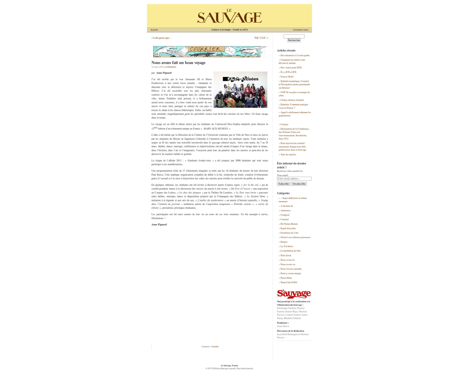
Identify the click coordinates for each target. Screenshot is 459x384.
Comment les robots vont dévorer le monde (292, 61)
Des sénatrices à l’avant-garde (295, 55)
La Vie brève (287, 246)
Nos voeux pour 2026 (291, 67)
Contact (284, 124)
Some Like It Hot (289, 282)
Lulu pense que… (162, 37)
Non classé (286, 255)
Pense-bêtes (286, 277)
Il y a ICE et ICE (288, 72)
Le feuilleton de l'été (291, 250)
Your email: (282, 175)
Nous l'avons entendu (291, 268)
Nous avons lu (288, 259)
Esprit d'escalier (288, 228)
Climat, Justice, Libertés (292, 99)
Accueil (154, 30)
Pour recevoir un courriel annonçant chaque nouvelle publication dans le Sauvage (292, 146)
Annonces (285, 210)
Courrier (215, 346)
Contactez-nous (300, 30)
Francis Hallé (287, 76)
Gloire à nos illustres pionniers (295, 237)
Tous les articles (288, 154)
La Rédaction (170, 67)
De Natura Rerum (289, 223)
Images (284, 241)
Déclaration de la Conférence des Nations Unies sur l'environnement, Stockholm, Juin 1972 (294, 133)
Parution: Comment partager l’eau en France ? (293, 106)
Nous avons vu (288, 264)
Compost (285, 214)
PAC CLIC (260, 37)
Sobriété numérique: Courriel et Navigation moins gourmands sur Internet (294, 84)
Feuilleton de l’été (289, 232)
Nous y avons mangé (291, 273)
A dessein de (287, 205)
